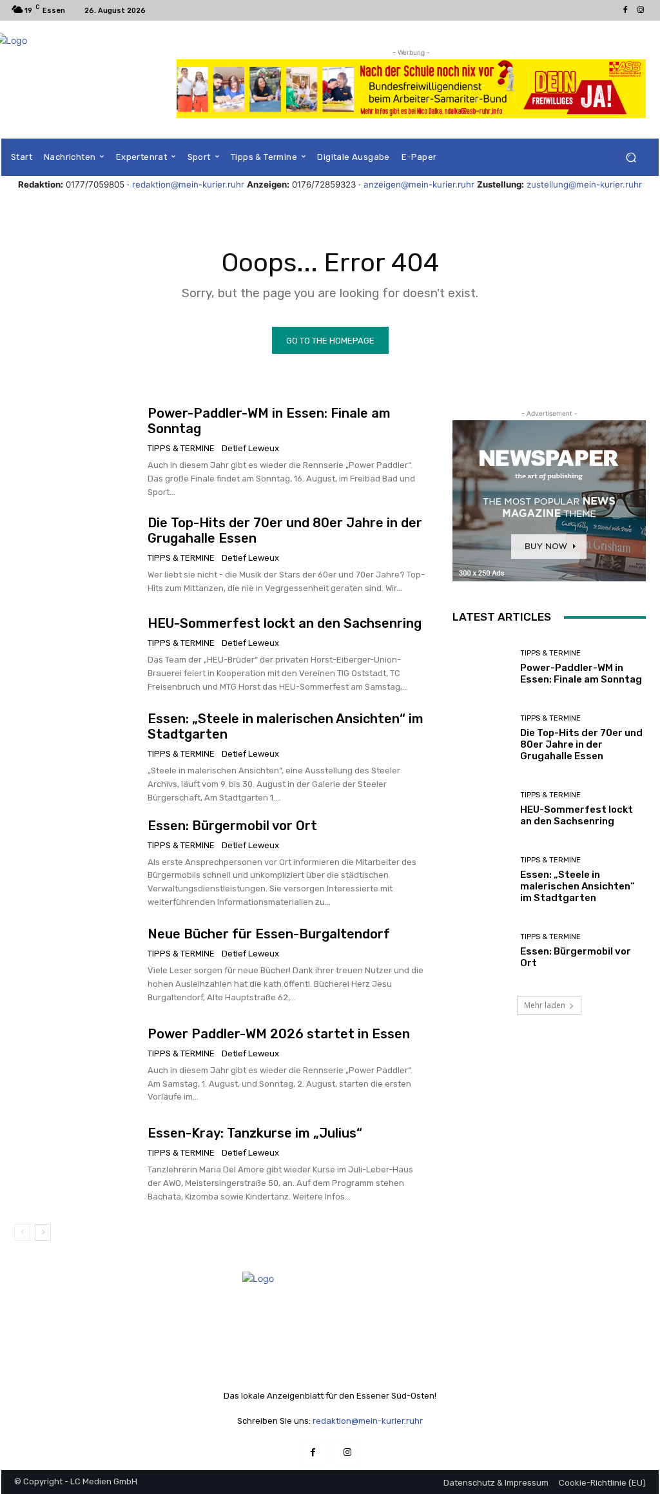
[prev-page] (22, 1232)
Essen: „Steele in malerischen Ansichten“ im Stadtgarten (577, 886)
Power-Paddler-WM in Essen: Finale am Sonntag (581, 673)
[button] (631, 157)
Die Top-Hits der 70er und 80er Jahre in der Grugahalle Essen (581, 744)
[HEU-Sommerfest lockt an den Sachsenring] (76, 655)
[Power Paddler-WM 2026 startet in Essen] (76, 1065)
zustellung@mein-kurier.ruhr (584, 184)
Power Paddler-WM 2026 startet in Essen (279, 1034)
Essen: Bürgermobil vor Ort (232, 825)
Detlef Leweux (250, 448)
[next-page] (43, 1232)
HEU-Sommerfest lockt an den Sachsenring (285, 623)
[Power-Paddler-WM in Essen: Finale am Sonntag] (76, 448)
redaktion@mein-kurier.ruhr (188, 184)
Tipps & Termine (181, 448)
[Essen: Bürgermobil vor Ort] (76, 861)
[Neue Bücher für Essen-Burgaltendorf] (76, 965)
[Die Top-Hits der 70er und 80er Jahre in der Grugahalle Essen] (76, 555)
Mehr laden (544, 1005)
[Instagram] (640, 10)
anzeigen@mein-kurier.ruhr (419, 184)
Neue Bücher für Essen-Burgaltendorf (269, 934)
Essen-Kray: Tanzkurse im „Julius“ (255, 1133)
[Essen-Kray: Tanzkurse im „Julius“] (76, 1164)
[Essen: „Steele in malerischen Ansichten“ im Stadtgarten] (76, 754)
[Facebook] (625, 10)
